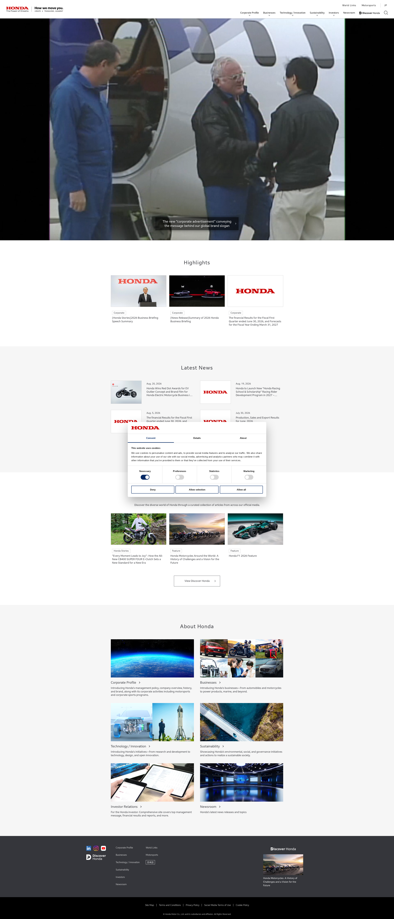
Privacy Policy (192, 905)
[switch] (179, 477)
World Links (349, 5)
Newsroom (349, 12)
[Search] (386, 13)
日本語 (150, 862)
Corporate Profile (249, 12)
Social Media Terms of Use (217, 905)
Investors (334, 12)
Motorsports (369, 5)
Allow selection (197, 489)
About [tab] (243, 438)
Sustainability (317, 12)
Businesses (269, 12)
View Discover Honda (197, 580)
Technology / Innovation (293, 12)
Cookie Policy (242, 905)
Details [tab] (197, 438)
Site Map (149, 905)
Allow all (241, 489)
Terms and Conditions (170, 905)
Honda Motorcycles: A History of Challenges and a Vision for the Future (280, 882)
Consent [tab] (150, 438)
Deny (153, 489)
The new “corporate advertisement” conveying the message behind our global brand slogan (197, 224)
